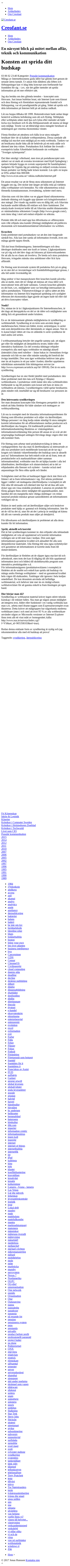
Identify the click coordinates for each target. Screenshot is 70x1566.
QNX (11, 1349)
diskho (11, 986)
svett (10, 1449)
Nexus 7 (12, 1275)
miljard (11, 1254)
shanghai (12, 1375)
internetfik (13, 1151)
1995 (4, 869)
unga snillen (14, 1499)
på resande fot (15, 1316)
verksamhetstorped (17, 1525)
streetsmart (13, 1425)
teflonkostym (14, 1469)
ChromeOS (14, 963)
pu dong (12, 1343)
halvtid (11, 1098)
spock (11, 1404)
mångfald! (13, 1240)
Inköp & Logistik (10, 816)
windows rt (13, 1546)
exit (10, 1034)
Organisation (14, 1296)
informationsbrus (16, 1134)
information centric (17, 1131)
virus (10, 1537)
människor (13, 1231)
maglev (11, 1210)
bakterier (12, 916)
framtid (11, 1060)
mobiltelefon (14, 1257)
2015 (4, 837)
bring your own (16, 942)
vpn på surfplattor (17, 1540)
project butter (14, 1340)
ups (9, 1502)
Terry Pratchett (15, 1475)
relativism (13, 1354)
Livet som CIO (9, 831)
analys (11, 901)
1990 (4, 875)
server (11, 1369)
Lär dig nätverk (16, 1193)
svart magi (13, 1446)
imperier (12, 1128)
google (11, 1092)
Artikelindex (14, 11)
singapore (13, 1378)
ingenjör (12, 1140)
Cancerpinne (14, 954)
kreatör (11, 1181)
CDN (11, 957)
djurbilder (13, 992)
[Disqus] (35, 683)
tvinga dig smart (16, 1496)
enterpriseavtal (15, 1019)
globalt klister (15, 1087)
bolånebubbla (15, 936)
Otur (10, 1298)
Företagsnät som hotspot (20, 1057)
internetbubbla (15, 1148)
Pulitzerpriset (14, 1346)
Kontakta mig (33, 1560)
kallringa (12, 1160)
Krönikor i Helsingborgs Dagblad (18, 825)
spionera (12, 1402)
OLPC (11, 1281)
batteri (11, 922)
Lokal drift (13, 1207)
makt (10, 1213)
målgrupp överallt (17, 1234)
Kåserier (5, 819)
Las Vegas (13, 1190)
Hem (10, 8)
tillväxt (11, 1481)
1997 (4, 863)
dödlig (11, 998)
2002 (4, 860)
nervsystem (13, 1272)
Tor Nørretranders (17, 1487)
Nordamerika (14, 1278)
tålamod (12, 1466)
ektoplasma (13, 1016)
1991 (4, 872)
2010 (4, 848)
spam (10, 1396)
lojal (10, 1204)
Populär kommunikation (42, 75)
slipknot (12, 1390)
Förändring (13, 1054)
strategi (11, 1422)
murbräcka (13, 1266)
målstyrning (14, 1237)
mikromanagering (17, 1251)
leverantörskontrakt (18, 1198)
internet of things (16, 1145)
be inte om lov (15, 925)
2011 (3, 845)
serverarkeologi (16, 1372)
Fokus (11, 1048)
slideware (13, 1387)
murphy (12, 1269)
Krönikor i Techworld (12, 828)
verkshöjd (13, 1528)
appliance (13, 910)
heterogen (13, 1119)
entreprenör (14, 1022)
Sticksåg (12, 1419)
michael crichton (16, 1248)
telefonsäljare (14, 1472)
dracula (11, 1004)
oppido (11, 1293)
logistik (11, 1201)
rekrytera (12, 1351)
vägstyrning (14, 1522)
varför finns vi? (15, 1516)
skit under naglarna (17, 1381)
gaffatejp (12, 1075)
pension (12, 1319)
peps (10, 1325)
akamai (11, 898)
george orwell (15, 1081)
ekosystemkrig (15, 1013)
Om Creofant (14, 14)
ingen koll (13, 1137)
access (11, 892)
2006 (4, 854)
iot (9, 1154)
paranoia (12, 1313)
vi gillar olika (14, 1531)
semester (12, 1366)
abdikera (12, 889)
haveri (11, 1101)
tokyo (11, 1484)
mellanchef (13, 1245)
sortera (11, 1393)
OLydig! (12, 1284)
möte (10, 1263)
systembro (13, 1457)
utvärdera (12, 1510)
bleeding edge (15, 931)
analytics (12, 904)
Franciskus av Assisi (18, 1069)
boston (11, 939)
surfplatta (12, 1440)
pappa (11, 1304)
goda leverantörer (17, 1089)
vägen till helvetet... (18, 1519)
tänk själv (13, 1463)
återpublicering (34, 637)
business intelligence (18, 948)
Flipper (11, 1045)
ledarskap (13, 1195)
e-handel (12, 1010)
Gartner (12, 1078)
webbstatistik (14, 1543)
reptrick (12, 1357)
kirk (10, 1166)
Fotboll (11, 1051)
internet (11, 1142)
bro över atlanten (16, 945)
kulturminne (14, 1184)
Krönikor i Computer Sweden (16, 822)
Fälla (10, 1039)
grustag (11, 1095)
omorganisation (16, 1287)
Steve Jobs (13, 1416)
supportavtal (14, 1437)
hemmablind (14, 1116)
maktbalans (13, 1216)
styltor (11, 1428)
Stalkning (13, 1410)
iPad (10, 1157)
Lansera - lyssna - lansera (21, 1187)
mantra (11, 1222)
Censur (11, 960)
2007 (4, 851)
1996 (4, 866)
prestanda (13, 1328)
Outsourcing (14, 1301)
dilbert (11, 984)
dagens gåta (14, 972)
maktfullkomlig (15, 1219)
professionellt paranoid (19, 1337)
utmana (11, 1507)
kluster (11, 1169)
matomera (13, 1228)
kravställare (14, 1175)
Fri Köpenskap (9, 813)
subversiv (13, 1434)
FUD (10, 1072)
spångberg (13, 1399)
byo (10, 951)
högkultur (13, 1122)
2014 (4, 840)
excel (10, 1028)
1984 (10, 883)
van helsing (14, 1513)
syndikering (19, 637)
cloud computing (16, 969)
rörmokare (13, 1360)
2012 (4, 843)
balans (11, 919)
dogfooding (14, 995)
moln (10, 1260)
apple (10, 907)
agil (10, 895)
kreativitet (13, 1178)
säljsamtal (13, 1363)
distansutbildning (16, 989)
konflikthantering (16, 1172)
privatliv (12, 1331)
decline (11, 978)
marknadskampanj (17, 1225)
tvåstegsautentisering (18, 1493)
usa (9, 1505)
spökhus (12, 1407)
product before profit (18, 1334)
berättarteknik (15, 928)
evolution (12, 1025)
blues (10, 933)
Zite (10, 1549)
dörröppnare (14, 1001)
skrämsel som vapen (18, 1384)
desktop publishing (17, 981)
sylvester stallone (16, 1452)
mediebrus (13, 1243)
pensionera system (17, 1322)
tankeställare (14, 1460)
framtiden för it (15, 1063)
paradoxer (13, 1310)
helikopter (13, 1113)
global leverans (15, 1084)
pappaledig (13, 1307)
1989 (4, 878)
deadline (12, 975)
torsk (10, 1490)
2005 (4, 857)
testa (10, 1478)
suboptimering (15, 1431)
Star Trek (12, 1413)
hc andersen (14, 1110)
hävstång (12, 1107)
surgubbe (12, 1443)
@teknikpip (14, 886)
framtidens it (14, 1066)
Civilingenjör (14, 966)
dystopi (11, 1007)
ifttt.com (12, 1125)
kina (10, 1163)
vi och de (12, 1534)
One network (14, 1290)
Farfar (11, 1036)
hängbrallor (14, 1104)
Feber (11, 1042)
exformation (14, 1031)
